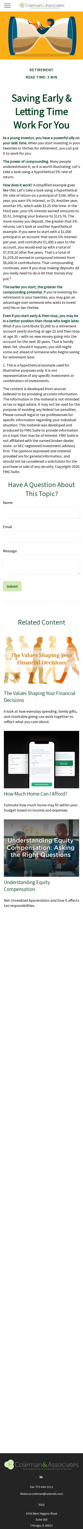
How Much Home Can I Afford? (35, 793)
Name (8, 502)
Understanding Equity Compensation (27, 885)
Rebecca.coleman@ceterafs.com (41, 1494)
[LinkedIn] (41, 1476)
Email (7, 526)
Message (10, 550)
